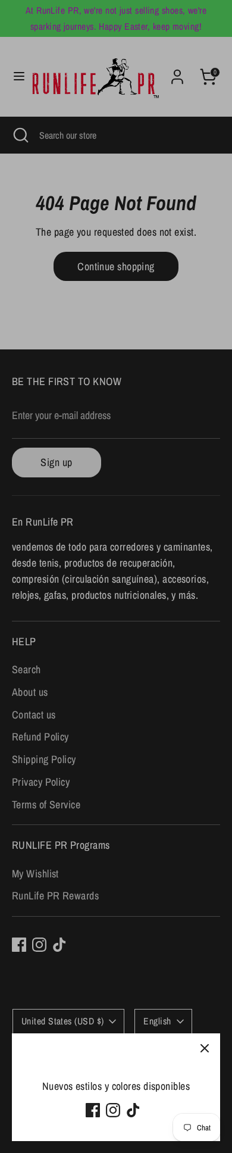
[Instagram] (113, 1110)
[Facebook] (93, 1110)
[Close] (205, 1049)
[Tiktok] (133, 1110)
